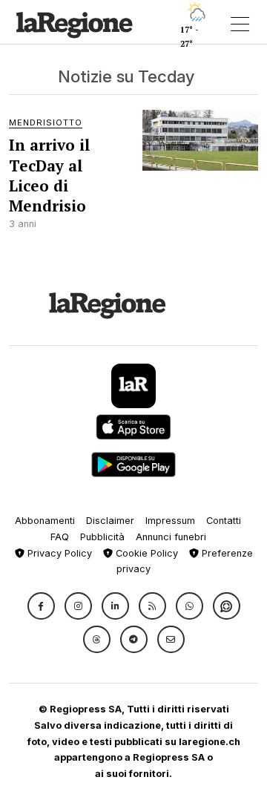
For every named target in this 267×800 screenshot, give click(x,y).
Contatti (223, 520)
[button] (41, 606)
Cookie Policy (145, 553)
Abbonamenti (45, 520)
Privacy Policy (58, 553)
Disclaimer (110, 520)
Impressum (170, 520)
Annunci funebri (171, 536)
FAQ (59, 536)
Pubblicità (102, 536)
